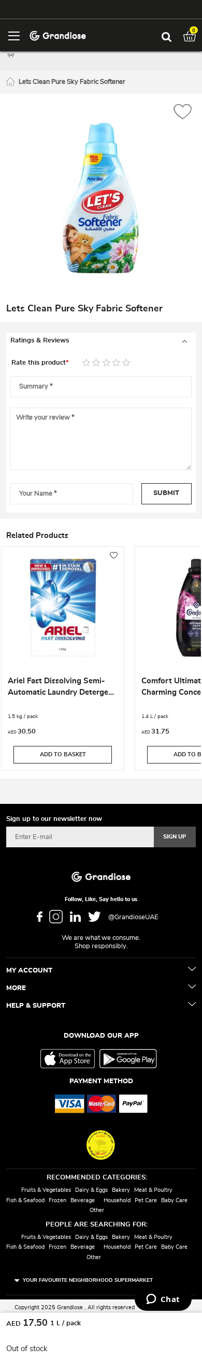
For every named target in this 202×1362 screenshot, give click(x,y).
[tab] (101, 341)
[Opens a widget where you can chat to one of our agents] (163, 1300)
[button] (183, 113)
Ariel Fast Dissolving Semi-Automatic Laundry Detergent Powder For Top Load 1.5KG (62, 688)
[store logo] (57, 35)
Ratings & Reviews (39, 340)
